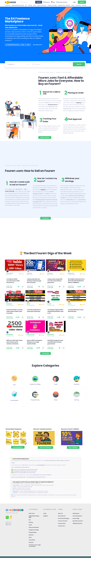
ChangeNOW (16, 485)
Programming (61, 5)
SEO (26, 5)
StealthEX (15, 492)
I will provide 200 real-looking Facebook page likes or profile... (34, 280)
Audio (34, 5)
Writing (30, 5)
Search (39, 2)
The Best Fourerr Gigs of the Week (35, 545)
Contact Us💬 (61, 526)
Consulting (78, 5)
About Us (60, 513)
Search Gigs (76, 518)
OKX (14, 489)
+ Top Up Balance (40, 465)
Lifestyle (84, 5)
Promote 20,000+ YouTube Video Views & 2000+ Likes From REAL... (14, 311)
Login (74, 2)
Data (73, 5)
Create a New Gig (9, 191)
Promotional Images (63, 518)
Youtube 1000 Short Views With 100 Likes (75, 310)
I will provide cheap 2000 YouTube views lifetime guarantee (54, 280)
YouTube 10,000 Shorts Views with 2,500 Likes (34, 310)
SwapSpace (16, 491)
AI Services (8, 5)
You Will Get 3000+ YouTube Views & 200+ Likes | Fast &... (13, 280)
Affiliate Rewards (77, 523)
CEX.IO (14, 486)
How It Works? (62, 516)
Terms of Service (62, 521)
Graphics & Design (52, 5)
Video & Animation (41, 5)
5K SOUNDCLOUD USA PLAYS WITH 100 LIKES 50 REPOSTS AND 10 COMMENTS (76, 280)
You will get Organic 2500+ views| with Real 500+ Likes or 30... (55, 311)
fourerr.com (15, 513)
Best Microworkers (78, 521)
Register (82, 2)
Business (68, 5)
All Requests (76, 513)
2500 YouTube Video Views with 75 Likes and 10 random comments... (14, 342)
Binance (15, 488)
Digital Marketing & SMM (18, 5)
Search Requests (77, 516)
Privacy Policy (61, 523)
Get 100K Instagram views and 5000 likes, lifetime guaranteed (55, 342)
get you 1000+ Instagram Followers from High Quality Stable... (34, 342)
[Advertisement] (45, 152)
